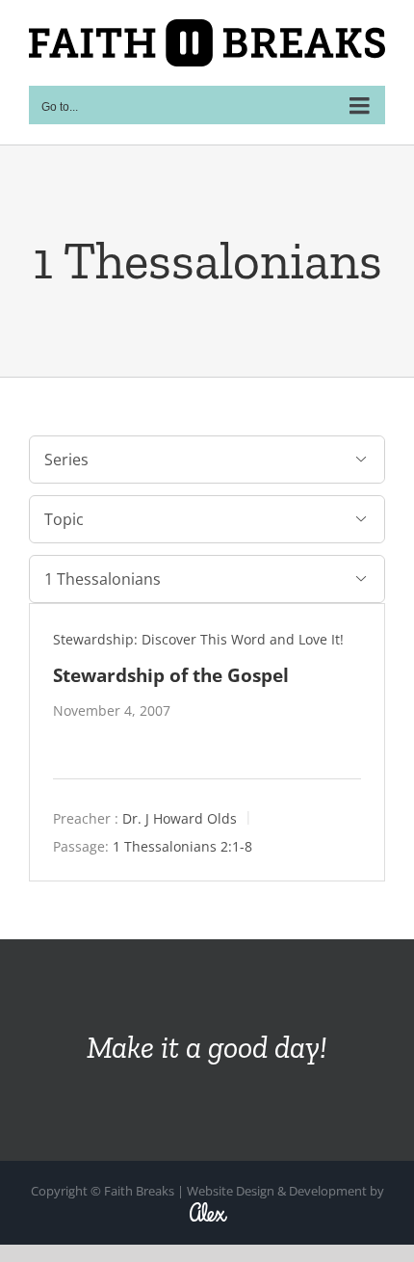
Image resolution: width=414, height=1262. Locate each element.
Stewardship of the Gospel (171, 675)
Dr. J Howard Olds (179, 817)
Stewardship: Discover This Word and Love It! (198, 639)
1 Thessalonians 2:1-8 (182, 845)
